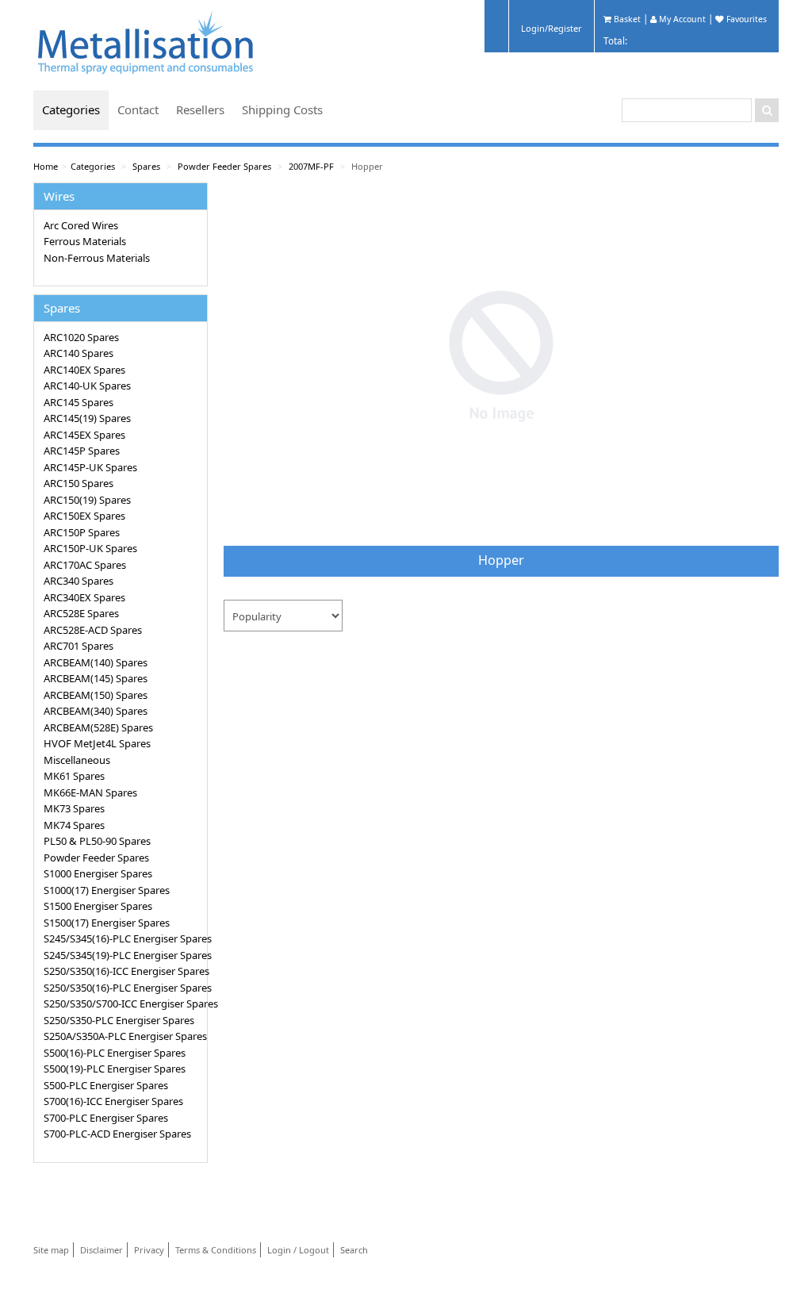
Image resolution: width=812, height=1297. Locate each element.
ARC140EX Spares (84, 370)
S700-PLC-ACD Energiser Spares (117, 1133)
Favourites (745, 19)
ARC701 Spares (78, 646)
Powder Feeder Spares (224, 166)
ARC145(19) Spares (87, 418)
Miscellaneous (77, 760)
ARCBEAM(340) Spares (95, 711)
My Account (681, 19)
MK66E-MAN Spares (90, 792)
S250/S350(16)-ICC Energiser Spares (123, 971)
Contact (138, 109)
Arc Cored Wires (81, 225)
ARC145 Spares (78, 402)
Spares (146, 166)
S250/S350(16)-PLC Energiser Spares (123, 987)
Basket (626, 19)
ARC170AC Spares (85, 565)
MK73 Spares (74, 808)
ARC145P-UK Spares (90, 467)
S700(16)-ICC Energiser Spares (113, 1101)
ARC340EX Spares (84, 597)
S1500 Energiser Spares (98, 906)
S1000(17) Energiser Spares (107, 890)
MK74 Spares (74, 825)
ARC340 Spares (78, 581)
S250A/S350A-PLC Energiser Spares (123, 1036)
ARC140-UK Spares (87, 385)
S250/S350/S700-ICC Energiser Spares (123, 1003)
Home (45, 166)
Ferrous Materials (85, 241)
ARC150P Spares (82, 532)
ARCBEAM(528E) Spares (98, 727)
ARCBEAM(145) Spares (95, 678)
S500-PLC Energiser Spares (106, 1085)
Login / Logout (298, 1250)
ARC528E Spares (81, 613)
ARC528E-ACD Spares (93, 630)
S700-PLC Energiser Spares (106, 1118)
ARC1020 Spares (81, 337)
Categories (71, 109)
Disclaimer (101, 1250)
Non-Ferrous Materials (97, 258)
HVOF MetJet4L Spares (97, 743)
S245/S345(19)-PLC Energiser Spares (123, 955)
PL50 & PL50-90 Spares (97, 841)
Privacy (149, 1250)
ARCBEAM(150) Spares (95, 695)
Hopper (367, 166)
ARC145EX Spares (84, 435)
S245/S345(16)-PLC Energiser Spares (123, 938)
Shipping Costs (282, 109)
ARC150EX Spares (84, 515)
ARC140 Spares (78, 353)
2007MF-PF (311, 166)
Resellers (200, 109)
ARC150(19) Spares (87, 500)
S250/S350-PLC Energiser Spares (119, 1020)
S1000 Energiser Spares (98, 873)
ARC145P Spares (82, 450)
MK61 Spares (74, 776)
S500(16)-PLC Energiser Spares (115, 1053)
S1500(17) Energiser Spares (107, 922)
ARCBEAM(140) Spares (95, 662)
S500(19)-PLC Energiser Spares (115, 1068)
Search (354, 1250)
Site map (51, 1250)
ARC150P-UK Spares (90, 548)
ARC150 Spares (78, 483)
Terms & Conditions (215, 1250)
